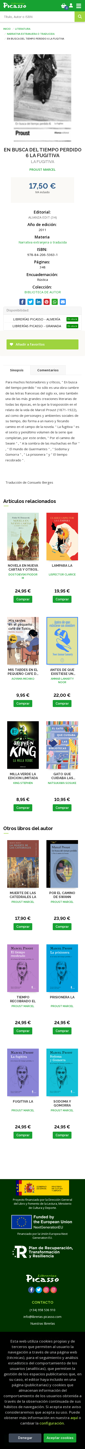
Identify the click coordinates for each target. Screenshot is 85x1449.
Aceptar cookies (60, 1438)
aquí (74, 1417)
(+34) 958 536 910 (42, 1310)
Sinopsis (17, 370)
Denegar (25, 1438)
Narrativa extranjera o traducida (30, 34)
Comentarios (48, 370)
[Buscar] (80, 16)
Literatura (22, 29)
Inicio (7, 29)
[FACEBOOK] (31, 1290)
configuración (51, 1423)
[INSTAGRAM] (46, 1290)
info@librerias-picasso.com (42, 1317)
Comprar (22, 599)
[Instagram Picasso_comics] (53, 1290)
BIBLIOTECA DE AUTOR (42, 292)
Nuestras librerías (42, 1323)
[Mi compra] (63, 5)
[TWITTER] (39, 1290)
